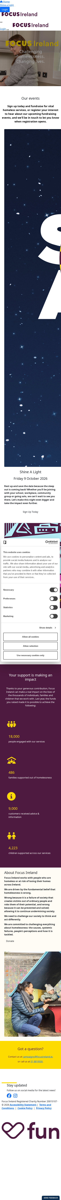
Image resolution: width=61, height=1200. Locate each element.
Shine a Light (7, 5)
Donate (10, 941)
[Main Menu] (1, 22)
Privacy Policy (43, 1108)
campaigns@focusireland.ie (37, 1056)
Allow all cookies (30, 637)
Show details (45, 627)
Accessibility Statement (23, 1104)
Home (6, 1)
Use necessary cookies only (30, 655)
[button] (30, 298)
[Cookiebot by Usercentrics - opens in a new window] (45, 542)
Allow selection (30, 646)
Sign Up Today (30, 511)
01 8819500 (37, 1061)
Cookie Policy (25, 1108)
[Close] (8, 29)
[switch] (54, 598)
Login (5, 9)
